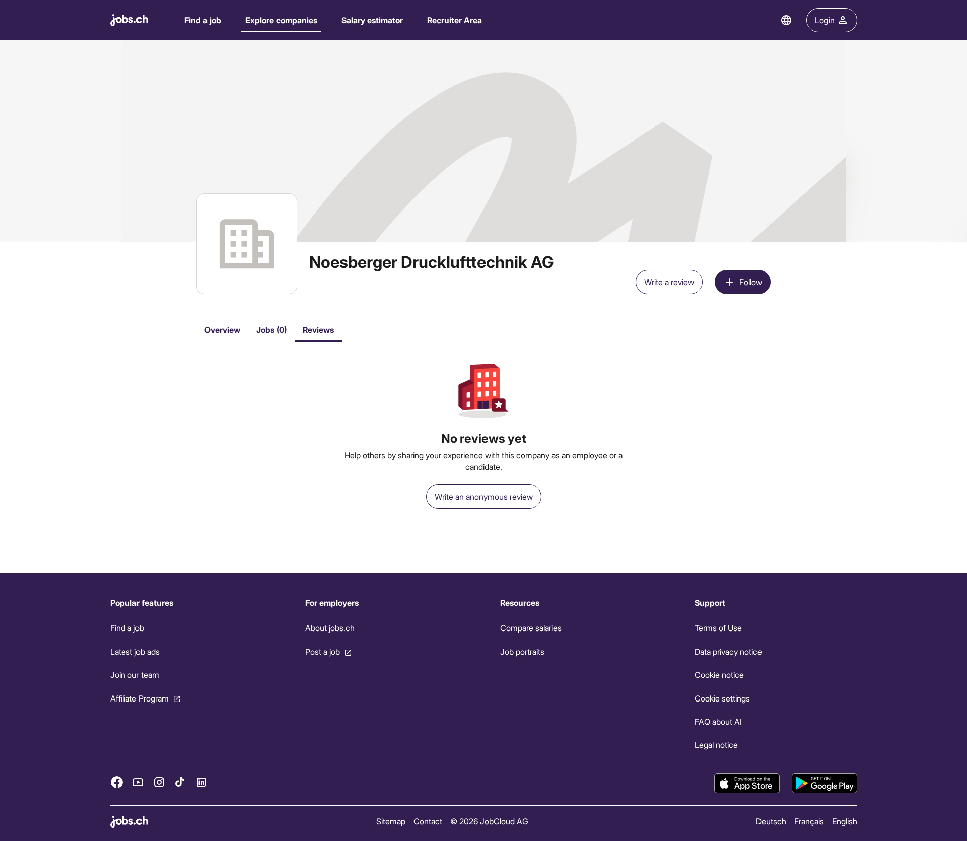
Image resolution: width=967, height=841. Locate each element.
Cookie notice (719, 674)
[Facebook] (116, 782)
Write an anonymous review (484, 496)
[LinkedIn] (201, 782)
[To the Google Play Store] (824, 783)
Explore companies (281, 20)
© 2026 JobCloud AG (489, 821)
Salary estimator (372, 20)
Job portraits (522, 651)
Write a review (669, 282)
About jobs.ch (329, 628)
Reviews (318, 329)
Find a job (202, 20)
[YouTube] (138, 782)
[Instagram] (159, 782)
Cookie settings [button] (722, 698)
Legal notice (716, 744)
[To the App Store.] (747, 783)
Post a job (322, 651)
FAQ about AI (718, 721)
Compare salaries (530, 628)
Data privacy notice (728, 651)
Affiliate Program (139, 698)
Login (825, 20)
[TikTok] (180, 782)
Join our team (134, 674)
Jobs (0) (271, 329)
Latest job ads (135, 651)
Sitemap (390, 821)
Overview (222, 329)
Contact (427, 821)
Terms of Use (718, 628)
